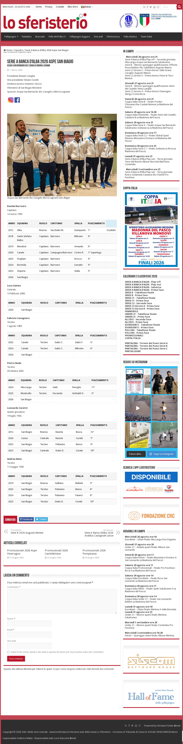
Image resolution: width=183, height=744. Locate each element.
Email (10, 629)
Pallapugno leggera (80, 36)
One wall (98, 36)
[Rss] (144, 7)
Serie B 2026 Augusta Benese (27, 531)
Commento (13, 587)
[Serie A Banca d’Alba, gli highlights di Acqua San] (164, 435)
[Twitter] (150, 7)
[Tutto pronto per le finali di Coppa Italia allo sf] (138, 381)
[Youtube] (154, 7)
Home (39, 7)
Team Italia (146, 36)
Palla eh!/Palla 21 (57, 36)
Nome (11, 618)
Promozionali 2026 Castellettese (56, 552)
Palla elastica (130, 36)
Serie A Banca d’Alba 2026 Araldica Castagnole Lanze (99, 533)
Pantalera (26, 36)
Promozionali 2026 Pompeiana (94, 552)
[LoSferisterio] (45, 20)
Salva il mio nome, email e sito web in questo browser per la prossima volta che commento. (57, 652)
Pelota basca (113, 36)
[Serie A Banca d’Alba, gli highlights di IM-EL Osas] (164, 408)
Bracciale (40, 36)
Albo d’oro (73, 7)
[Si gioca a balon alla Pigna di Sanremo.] (138, 435)
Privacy (48, 7)
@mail (177, 725)
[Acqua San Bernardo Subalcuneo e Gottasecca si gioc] (164, 381)
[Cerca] (179, 6)
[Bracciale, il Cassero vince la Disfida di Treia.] (138, 408)
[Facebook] (147, 7)
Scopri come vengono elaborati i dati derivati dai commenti (83, 669)
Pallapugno (10, 36)
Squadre (18, 50)
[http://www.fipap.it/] (146, 20)
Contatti (60, 7)
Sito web (11, 641)
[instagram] (158, 7)
